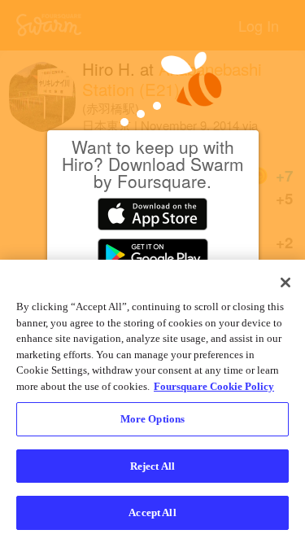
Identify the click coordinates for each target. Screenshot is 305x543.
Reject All (152, 466)
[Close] (285, 282)
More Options (152, 419)
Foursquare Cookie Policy (214, 386)
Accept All (152, 512)
